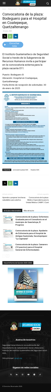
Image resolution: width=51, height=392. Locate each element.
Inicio (4, 9)
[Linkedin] (15, 36)
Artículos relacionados (12, 211)
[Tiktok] (40, 374)
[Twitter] (11, 374)
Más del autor (29, 211)
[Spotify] (34, 374)
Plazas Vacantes (24, 9)
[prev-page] (3, 255)
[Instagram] (22, 374)
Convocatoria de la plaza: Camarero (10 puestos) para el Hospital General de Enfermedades (31, 247)
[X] (4, 36)
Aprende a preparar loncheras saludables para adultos (14, 198)
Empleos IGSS (35, 170)
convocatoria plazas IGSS (20, 170)
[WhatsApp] (10, 36)
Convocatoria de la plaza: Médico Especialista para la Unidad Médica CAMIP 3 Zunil (37, 200)
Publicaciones (12, 9)
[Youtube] (28, 374)
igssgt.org (18, 358)
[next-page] (7, 255)
